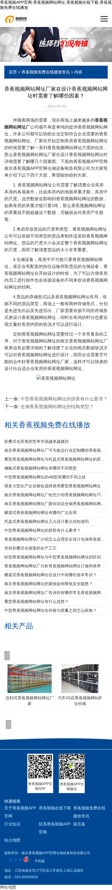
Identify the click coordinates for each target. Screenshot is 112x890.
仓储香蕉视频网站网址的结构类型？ (57, 406)
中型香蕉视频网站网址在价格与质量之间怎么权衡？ (50, 610)
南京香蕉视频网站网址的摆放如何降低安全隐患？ (48, 583)
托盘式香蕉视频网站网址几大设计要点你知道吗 (46, 521)
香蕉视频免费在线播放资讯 (46, 72)
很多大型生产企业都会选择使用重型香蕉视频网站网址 (52, 486)
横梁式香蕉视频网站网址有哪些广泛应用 (40, 512)
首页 (13, 72)
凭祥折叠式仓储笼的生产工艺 (30, 548)
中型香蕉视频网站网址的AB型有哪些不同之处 (45, 477)
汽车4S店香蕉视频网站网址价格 (80, 701)
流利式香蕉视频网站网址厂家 (29, 701)
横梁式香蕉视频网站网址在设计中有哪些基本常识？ (50, 574)
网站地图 (8, 887)
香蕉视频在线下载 (55, 808)
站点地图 (12, 840)
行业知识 (12, 824)
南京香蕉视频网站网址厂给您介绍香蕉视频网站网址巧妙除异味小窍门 (56, 494)
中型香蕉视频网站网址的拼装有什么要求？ (64, 398)
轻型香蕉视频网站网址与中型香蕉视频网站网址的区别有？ (56, 557)
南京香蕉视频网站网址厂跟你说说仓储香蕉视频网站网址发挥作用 (56, 503)
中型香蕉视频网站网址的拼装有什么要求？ (42, 530)
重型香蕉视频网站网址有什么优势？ (36, 601)
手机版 (39, 861)
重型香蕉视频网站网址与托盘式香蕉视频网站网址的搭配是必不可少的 (56, 459)
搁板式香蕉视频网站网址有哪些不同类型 (40, 468)
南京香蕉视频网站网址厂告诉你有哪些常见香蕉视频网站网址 (56, 592)
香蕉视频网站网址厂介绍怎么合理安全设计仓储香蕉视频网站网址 (56, 539)
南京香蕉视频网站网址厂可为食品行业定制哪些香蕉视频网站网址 (56, 450)
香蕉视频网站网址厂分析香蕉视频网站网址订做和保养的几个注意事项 (56, 566)
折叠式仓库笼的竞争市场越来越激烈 (36, 441)
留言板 (79, 824)
